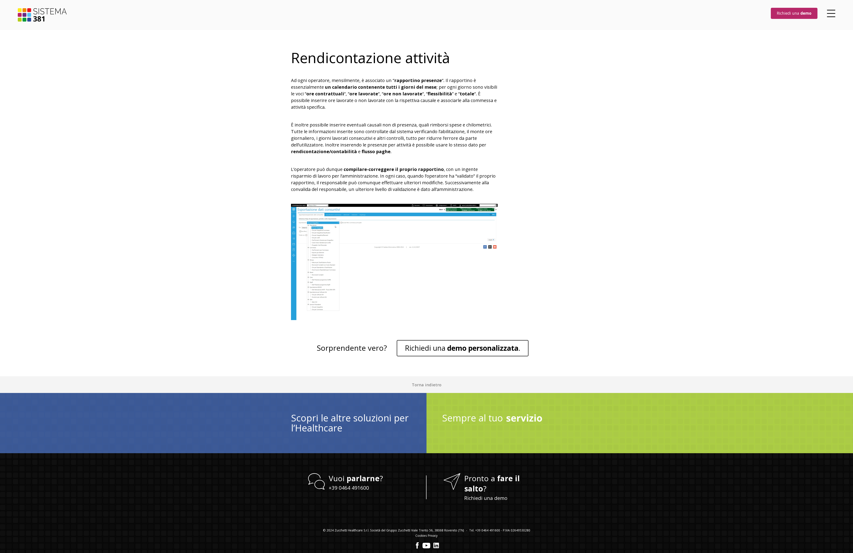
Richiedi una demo (485, 498)
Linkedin (436, 545)
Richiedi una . (462, 348)
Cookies (421, 535)
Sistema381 (42, 15)
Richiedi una (794, 13)
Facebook (417, 545)
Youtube (426, 545)
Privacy (433, 535)
